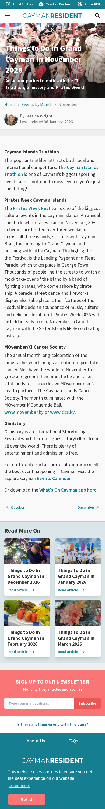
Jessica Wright (39, 116)
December (89, 507)
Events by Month (37, 104)
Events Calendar (54, 478)
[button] (7, 15)
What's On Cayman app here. (68, 490)
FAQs (73, 741)
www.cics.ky (62, 412)
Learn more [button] (19, 785)
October (14, 507)
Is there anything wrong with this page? (52, 724)
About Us (36, 741)
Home (10, 104)
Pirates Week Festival (35, 208)
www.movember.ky (24, 412)
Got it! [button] (26, 799)
